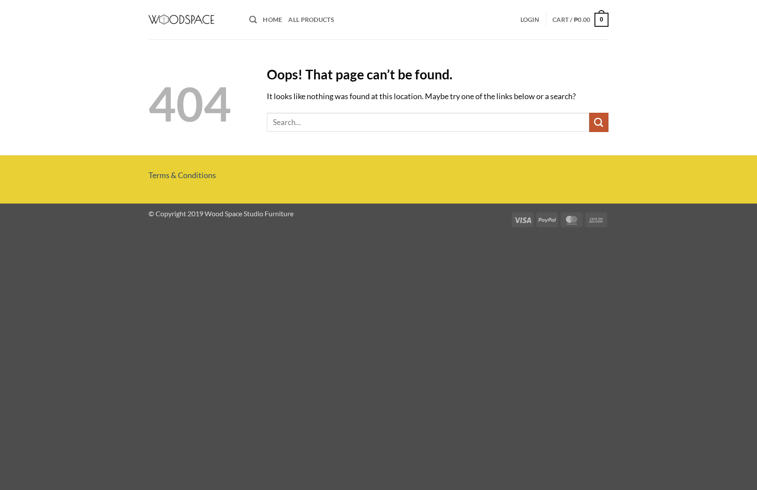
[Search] (253, 20)
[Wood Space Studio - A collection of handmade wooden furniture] (192, 19)
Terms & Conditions (182, 175)
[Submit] (598, 122)
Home (272, 19)
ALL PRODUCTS (311, 19)
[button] (529, 20)
